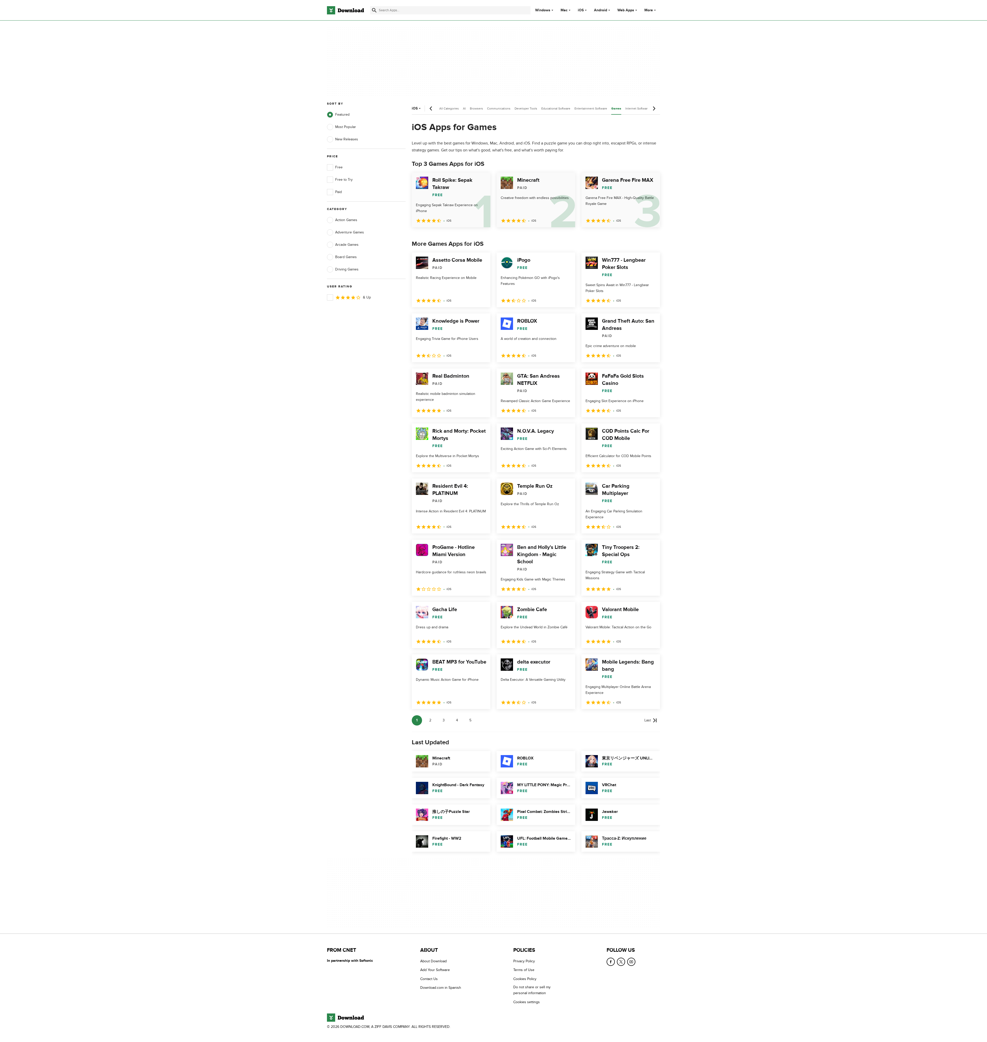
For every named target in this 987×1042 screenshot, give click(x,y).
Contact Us (429, 979)
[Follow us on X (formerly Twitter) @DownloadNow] (621, 962)
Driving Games (347, 269)
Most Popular (345, 127)
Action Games (346, 220)
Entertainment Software (590, 108)
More (648, 10)
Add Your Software (435, 970)
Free (339, 167)
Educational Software (555, 108)
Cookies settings (526, 1002)
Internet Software (637, 108)
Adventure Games (349, 232)
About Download (433, 961)
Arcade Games (347, 244)
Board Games (346, 257)
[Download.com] (345, 10)
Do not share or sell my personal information (532, 990)
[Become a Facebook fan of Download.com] (611, 962)
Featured (342, 114)
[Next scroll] (654, 108)
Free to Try (344, 179)
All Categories (449, 108)
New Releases (346, 139)
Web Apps (625, 10)
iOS (581, 10)
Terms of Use (523, 970)
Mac (564, 10)
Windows (542, 10)
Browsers (476, 108)
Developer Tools (526, 108)
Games (616, 109)
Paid (338, 192)
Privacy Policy (524, 961)
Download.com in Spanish (440, 987)
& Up (367, 297)
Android (600, 10)
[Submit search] (374, 10)
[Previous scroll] (431, 108)
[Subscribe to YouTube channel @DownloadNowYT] (631, 962)
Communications (498, 108)
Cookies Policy (524, 979)
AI (464, 108)
